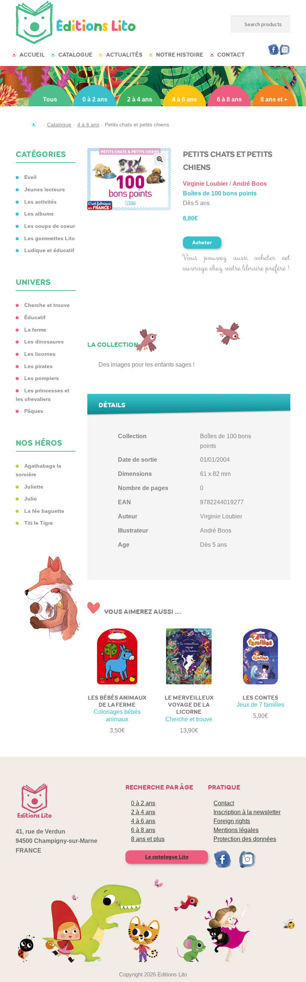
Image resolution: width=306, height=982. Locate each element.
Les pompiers (41, 378)
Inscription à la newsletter (247, 812)
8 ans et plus (148, 839)
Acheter (202, 242)
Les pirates (38, 366)
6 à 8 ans (229, 99)
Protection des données (244, 839)
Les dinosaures (44, 342)
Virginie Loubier (205, 184)
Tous (50, 99)
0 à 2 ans (94, 99)
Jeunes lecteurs (44, 189)
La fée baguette (44, 511)
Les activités (40, 202)
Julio (30, 499)
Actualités (124, 55)
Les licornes (40, 354)
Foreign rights (231, 821)
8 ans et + (273, 99)
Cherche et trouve (47, 305)
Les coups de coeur (49, 226)
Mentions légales (236, 830)
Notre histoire (179, 55)
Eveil (30, 177)
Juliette (33, 487)
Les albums (39, 214)
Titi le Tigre (38, 523)
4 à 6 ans (184, 99)
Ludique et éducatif (49, 250)
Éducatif (35, 317)
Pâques (33, 411)
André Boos (249, 184)
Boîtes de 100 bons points (220, 193)
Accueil (32, 55)
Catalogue (75, 55)
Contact (231, 55)
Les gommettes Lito (49, 238)
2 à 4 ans (139, 99)
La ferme (35, 330)
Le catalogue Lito (166, 856)
